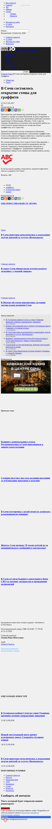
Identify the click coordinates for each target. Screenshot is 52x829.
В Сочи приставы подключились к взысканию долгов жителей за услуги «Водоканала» (25, 236)
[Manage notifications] (5, 820)
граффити (10, 187)
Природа (13, 16)
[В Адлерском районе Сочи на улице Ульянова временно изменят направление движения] (7, 708)
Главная (4, 74)
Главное (9, 5)
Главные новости (13, 37)
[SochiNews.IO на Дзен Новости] (26, 312)
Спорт (8, 12)
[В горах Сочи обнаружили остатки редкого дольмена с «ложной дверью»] (15, 262)
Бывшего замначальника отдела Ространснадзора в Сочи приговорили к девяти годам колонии (27, 339)
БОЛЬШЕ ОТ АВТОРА (26, 203)
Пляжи (13, 14)
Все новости (11, 3)
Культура (9, 788)
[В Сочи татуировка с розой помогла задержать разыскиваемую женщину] (19, 507)
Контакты (10, 27)
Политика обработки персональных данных (10, 650)
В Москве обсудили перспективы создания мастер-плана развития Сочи (23, 303)
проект (8, 192)
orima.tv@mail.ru (7, 644)
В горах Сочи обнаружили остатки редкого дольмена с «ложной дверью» (24, 269)
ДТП (8, 782)
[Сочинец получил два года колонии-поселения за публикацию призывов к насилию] (19, 473)
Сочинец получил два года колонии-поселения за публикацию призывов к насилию (25, 479)
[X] (9, 110)
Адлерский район (13, 190)
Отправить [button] (5, 808)
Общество (10, 80)
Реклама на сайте (13, 22)
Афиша (9, 9)
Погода (9, 778)
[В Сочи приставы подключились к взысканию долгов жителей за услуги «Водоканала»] (15, 228)
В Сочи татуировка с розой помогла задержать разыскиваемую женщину (25, 512)
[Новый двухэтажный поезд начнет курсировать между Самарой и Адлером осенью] (7, 730)
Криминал (10, 784)
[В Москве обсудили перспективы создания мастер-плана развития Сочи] (15, 296)
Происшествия (12, 780)
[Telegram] (12, 110)
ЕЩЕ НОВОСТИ (8, 203)
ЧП (7, 7)
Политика (10, 791)
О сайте (9, 24)
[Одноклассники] (5, 110)
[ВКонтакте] (2, 110)
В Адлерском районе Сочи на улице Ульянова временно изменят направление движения (24, 321)
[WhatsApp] (19, 110)
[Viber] (15, 110)
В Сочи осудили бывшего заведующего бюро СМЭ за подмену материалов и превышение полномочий (24, 581)
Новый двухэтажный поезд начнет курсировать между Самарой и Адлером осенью (28, 327)
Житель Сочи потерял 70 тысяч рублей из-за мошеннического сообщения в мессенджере (24, 546)
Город (8, 82)
